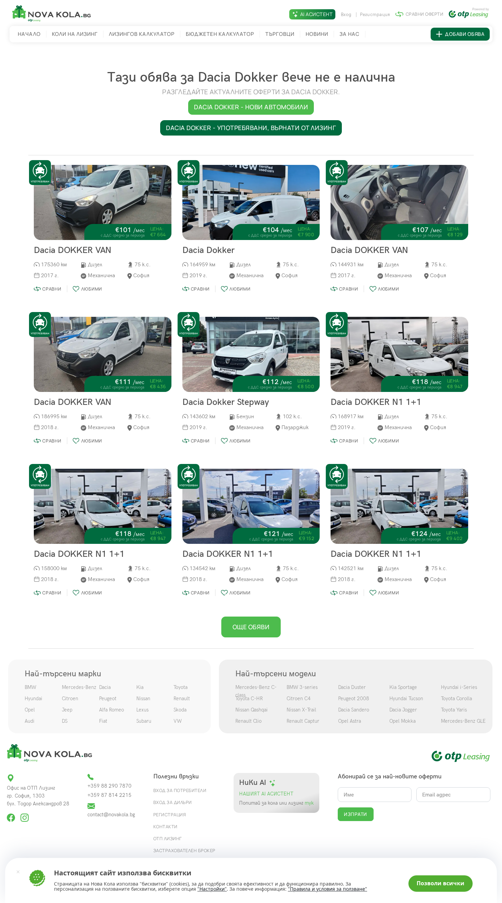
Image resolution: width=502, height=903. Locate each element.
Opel (30, 710)
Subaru (143, 721)
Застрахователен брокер (184, 850)
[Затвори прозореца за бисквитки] (18, 871)
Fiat (103, 721)
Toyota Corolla (456, 698)
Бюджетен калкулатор (220, 34)
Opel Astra (349, 721)
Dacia (105, 687)
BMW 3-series (302, 687)
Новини (317, 34)
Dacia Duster (352, 687)
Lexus (142, 710)
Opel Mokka (402, 721)
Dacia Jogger (403, 710)
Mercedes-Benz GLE (463, 721)
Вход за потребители (180, 790)
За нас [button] (349, 34)
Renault (181, 698)
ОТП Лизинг (167, 838)
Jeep (67, 710)
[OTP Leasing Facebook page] (11, 814)
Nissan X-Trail (301, 710)
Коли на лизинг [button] (75, 34)
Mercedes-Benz (79, 687)
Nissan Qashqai (251, 710)
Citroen (70, 698)
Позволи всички (440, 883)
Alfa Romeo (111, 710)
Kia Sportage (403, 687)
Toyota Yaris (454, 710)
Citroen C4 (299, 698)
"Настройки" (212, 889)
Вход (347, 14)
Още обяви (251, 627)
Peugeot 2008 (353, 698)
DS (65, 721)
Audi (29, 721)
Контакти (165, 826)
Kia (139, 687)
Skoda (179, 710)
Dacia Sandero (353, 710)
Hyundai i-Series (459, 687)
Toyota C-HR (249, 698)
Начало (29, 34)
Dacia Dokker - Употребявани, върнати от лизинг (251, 128)
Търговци (279, 34)
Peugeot (107, 698)
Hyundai (33, 698)
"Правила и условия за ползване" (327, 889)
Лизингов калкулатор (142, 34)
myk (308, 803)
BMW (30, 687)
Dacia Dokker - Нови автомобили (251, 107)
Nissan (143, 698)
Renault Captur (303, 721)
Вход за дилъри (172, 802)
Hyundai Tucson (406, 698)
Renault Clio (248, 721)
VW (177, 721)
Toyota (180, 687)
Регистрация (375, 14)
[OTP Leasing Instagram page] (24, 814)
